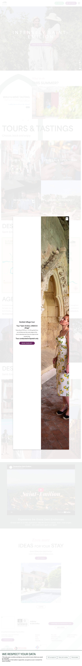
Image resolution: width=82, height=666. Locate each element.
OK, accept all (52, 657)
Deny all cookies (63, 657)
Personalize (75, 657)
